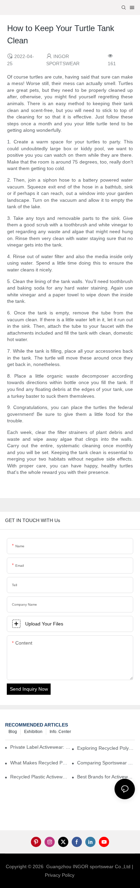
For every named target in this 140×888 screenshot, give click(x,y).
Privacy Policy (59, 875)
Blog (12, 731)
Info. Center (60, 731)
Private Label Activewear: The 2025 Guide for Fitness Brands (41, 747)
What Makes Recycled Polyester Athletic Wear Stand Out (39, 762)
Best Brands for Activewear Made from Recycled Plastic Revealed (106, 776)
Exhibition (33, 731)
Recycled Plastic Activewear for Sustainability (39, 776)
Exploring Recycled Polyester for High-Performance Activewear (106, 748)
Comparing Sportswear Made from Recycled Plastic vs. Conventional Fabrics (106, 762)
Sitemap (86, 875)
